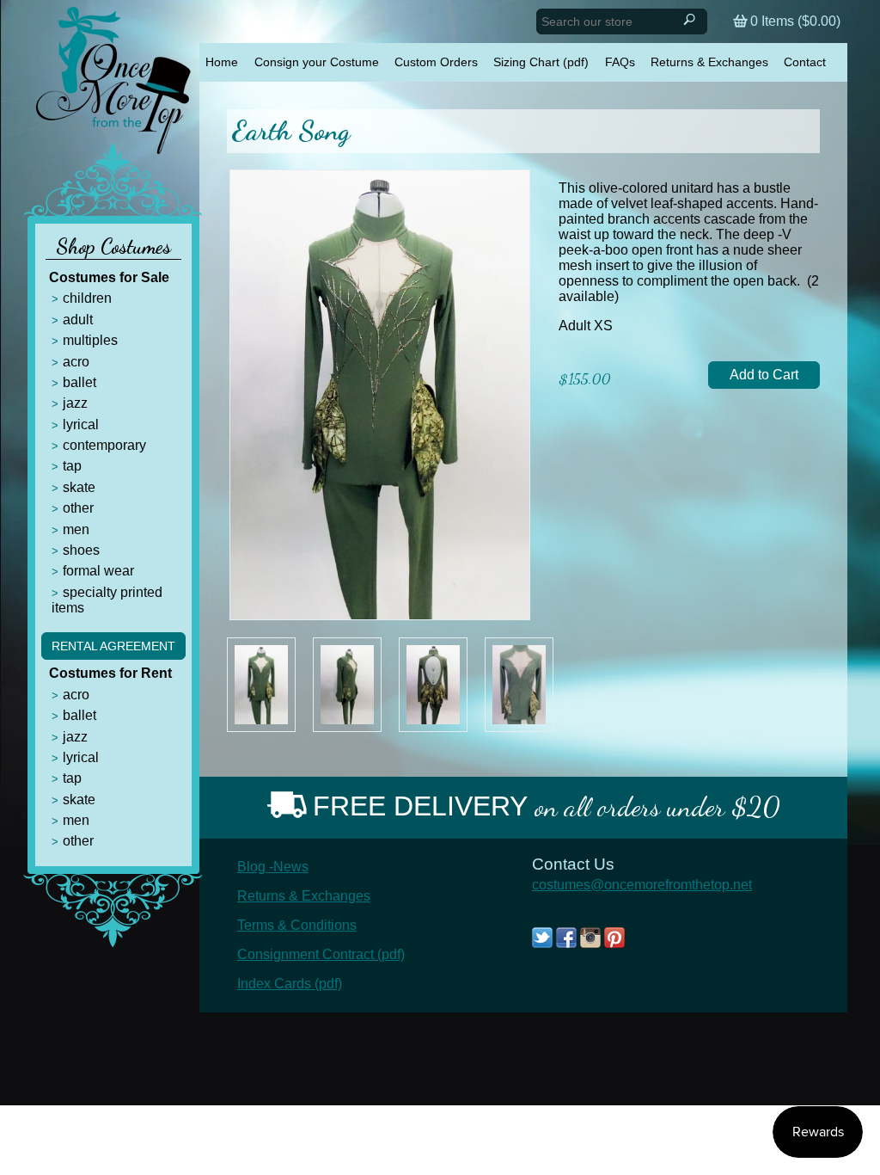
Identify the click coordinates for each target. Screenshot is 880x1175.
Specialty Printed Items (107, 600)
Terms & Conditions (297, 925)
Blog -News (273, 866)
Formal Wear (98, 570)
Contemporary (104, 445)
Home (221, 62)
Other (78, 508)
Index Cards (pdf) (289, 983)
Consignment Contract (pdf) (321, 954)
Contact (805, 62)
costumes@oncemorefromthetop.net (642, 884)
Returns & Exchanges (709, 62)
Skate (79, 487)
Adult (78, 319)
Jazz (75, 403)
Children (87, 298)
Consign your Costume (316, 62)
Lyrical (81, 424)
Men (76, 529)
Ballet (79, 382)
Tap (72, 465)
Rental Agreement (113, 646)
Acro (76, 361)
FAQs (620, 62)
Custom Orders (436, 62)
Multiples (90, 340)
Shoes (81, 550)
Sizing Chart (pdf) (541, 62)
